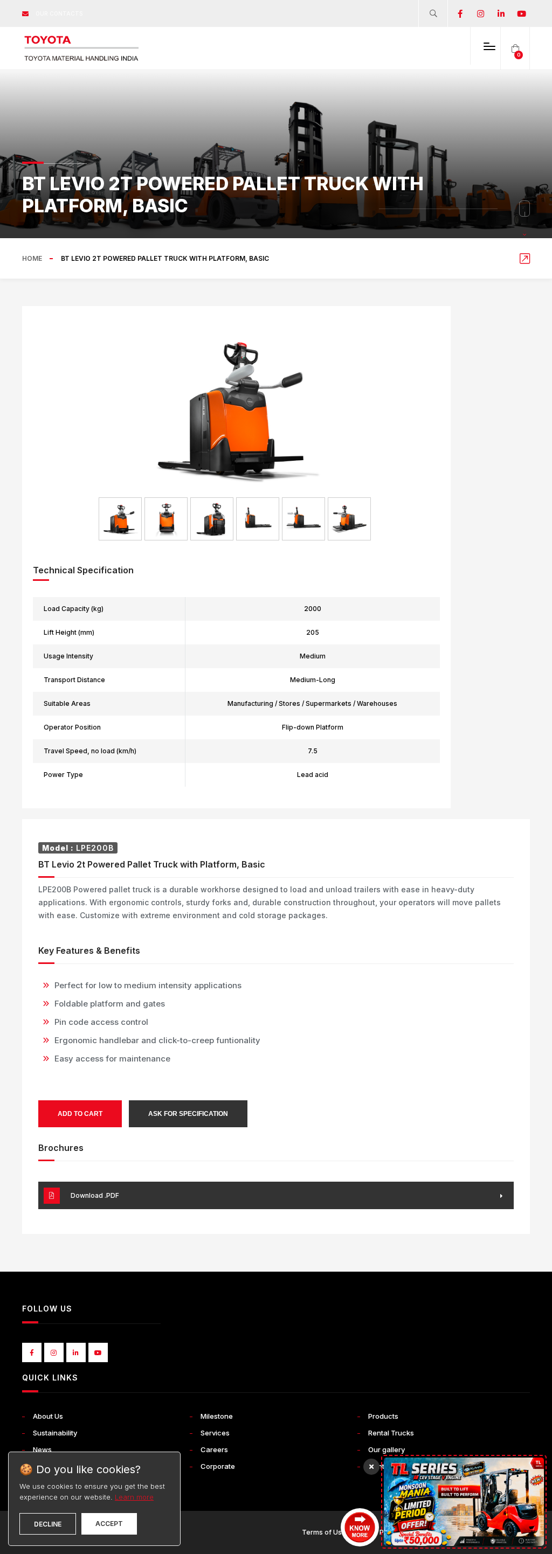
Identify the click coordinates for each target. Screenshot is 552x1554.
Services (215, 1432)
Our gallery (386, 1449)
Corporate (218, 1466)
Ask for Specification (188, 1114)
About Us (48, 1416)
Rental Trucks (391, 1432)
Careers (214, 1449)
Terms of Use (324, 1532)
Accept (109, 1524)
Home (32, 258)
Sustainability (55, 1432)
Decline (47, 1524)
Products (383, 1416)
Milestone (217, 1416)
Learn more (134, 1497)
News (42, 1449)
